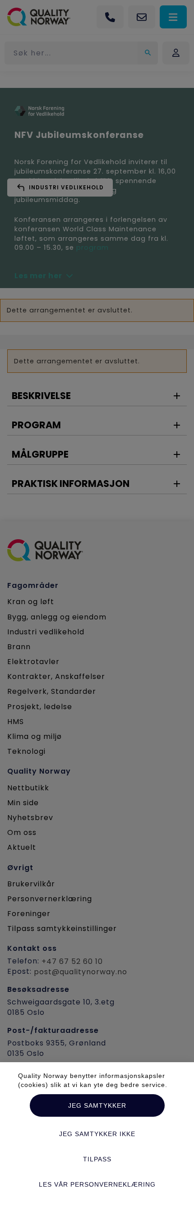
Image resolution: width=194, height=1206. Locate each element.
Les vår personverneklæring (97, 1184)
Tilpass (97, 1159)
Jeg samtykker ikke (97, 1133)
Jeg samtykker (97, 1105)
